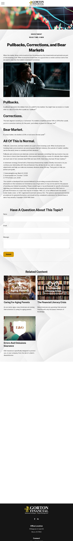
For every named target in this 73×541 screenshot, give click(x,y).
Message (6, 237)
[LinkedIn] (38, 519)
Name (5, 214)
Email (5, 226)
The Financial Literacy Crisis (51, 302)
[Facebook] (34, 519)
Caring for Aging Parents (17, 302)
